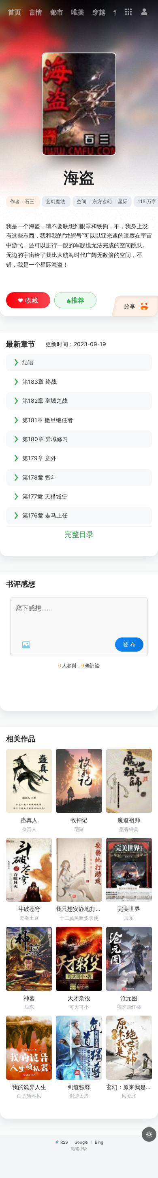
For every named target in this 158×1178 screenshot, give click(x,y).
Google (81, 1142)
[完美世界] (129, 870)
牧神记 (79, 819)
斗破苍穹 (29, 908)
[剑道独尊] (79, 1048)
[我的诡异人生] (29, 1048)
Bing (99, 1142)
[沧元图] (129, 959)
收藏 (31, 300)
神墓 (29, 998)
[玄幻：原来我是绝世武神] (129, 1048)
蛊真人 (29, 819)
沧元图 (128, 998)
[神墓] (29, 959)
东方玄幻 (102, 201)
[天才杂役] (79, 959)
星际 (123, 201)
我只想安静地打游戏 (79, 908)
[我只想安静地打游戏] (79, 870)
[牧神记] (79, 781)
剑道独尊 (79, 1086)
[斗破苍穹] (29, 870)
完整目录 (79, 534)
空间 (81, 201)
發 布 (129, 644)
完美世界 (128, 908)
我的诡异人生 (29, 1086)
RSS (64, 1142)
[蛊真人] (29, 781)
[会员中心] (144, 12)
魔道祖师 (128, 819)
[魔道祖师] (129, 781)
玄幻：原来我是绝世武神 (129, 1086)
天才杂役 (79, 998)
